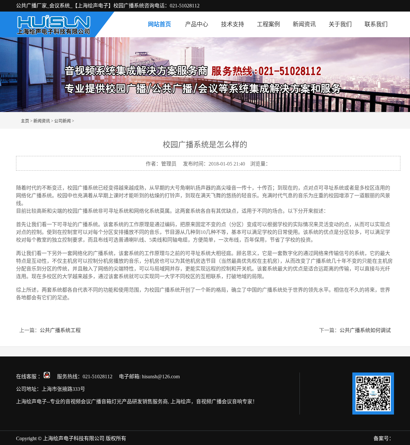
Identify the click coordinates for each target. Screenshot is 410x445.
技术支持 (232, 24)
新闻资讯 (304, 24)
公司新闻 (62, 120)
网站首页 (159, 24)
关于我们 (340, 24)
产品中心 (196, 24)
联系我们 (376, 24)
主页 (25, 120)
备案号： (383, 438)
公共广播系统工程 (60, 330)
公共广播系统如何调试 (365, 330)
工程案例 (268, 24)
